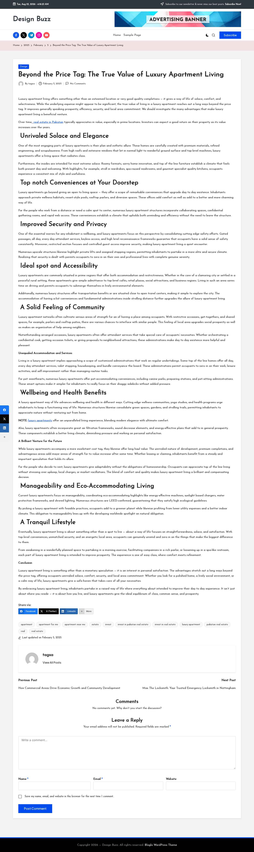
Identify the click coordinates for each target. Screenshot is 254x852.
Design (23, 66)
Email (98, 779)
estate (95, 624)
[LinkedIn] (4, 427)
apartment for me (48, 624)
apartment (26, 624)
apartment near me (75, 624)
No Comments (78, 83)
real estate (37, 631)
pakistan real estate (217, 624)
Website (171, 779)
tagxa (48, 655)
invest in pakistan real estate (133, 624)
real (23, 631)
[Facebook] (4, 409)
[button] (230, 35)
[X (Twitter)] (4, 418)
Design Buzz (32, 19)
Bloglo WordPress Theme (161, 845)
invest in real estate (165, 624)
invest (108, 624)
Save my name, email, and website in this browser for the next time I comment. (69, 796)
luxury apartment (191, 624)
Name (23, 779)
